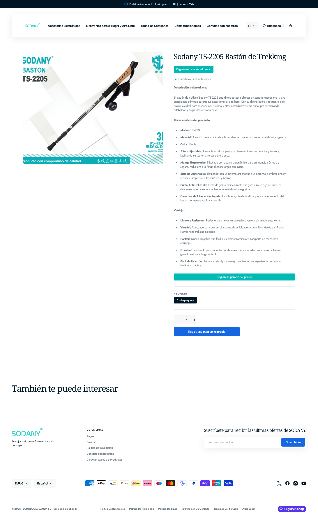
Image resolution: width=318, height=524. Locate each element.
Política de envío (167, 509)
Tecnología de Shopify (64, 509)
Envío (176, 79)
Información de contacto (195, 509)
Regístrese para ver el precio (193, 69)
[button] (271, 26)
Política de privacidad (141, 509)
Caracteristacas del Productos (105, 459)
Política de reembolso (112, 509)
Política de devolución (100, 447)
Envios (91, 442)
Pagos (90, 436)
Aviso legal (248, 509)
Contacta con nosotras (100, 453)
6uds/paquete (187, 300)
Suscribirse (293, 442)
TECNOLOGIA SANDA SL (36, 509)
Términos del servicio (226, 509)
